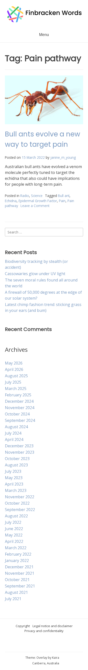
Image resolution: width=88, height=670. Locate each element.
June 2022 (14, 528)
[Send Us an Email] (33, 644)
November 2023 (19, 452)
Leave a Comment (35, 205)
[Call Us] (40, 644)
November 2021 (19, 573)
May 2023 (13, 477)
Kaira (55, 658)
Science (37, 195)
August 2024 (16, 426)
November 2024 (19, 407)
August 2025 (16, 375)
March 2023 (15, 490)
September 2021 (20, 586)
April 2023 (14, 484)
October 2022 (17, 503)
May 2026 (13, 363)
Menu (44, 35)
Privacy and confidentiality (44, 631)
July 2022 (13, 522)
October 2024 (17, 414)
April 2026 (14, 369)
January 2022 (17, 560)
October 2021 (17, 579)
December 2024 (19, 401)
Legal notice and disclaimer (53, 626)
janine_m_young (63, 157)
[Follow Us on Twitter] (55, 644)
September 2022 (20, 509)
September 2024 (20, 420)
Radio (24, 195)
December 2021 (19, 567)
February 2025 (18, 395)
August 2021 (16, 592)
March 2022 (15, 547)
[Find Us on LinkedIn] (62, 644)
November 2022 (19, 496)
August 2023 (16, 465)
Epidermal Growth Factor (38, 200)
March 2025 (15, 388)
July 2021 (13, 598)
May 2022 (13, 535)
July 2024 (13, 433)
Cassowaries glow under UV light (35, 273)
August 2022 (16, 516)
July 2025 (13, 382)
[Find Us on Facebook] (48, 644)
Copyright (23, 626)
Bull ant (63, 195)
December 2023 (19, 446)
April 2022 (14, 541)
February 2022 (18, 554)
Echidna (11, 200)
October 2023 (17, 458)
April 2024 (14, 439)
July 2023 (13, 471)
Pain (62, 200)
